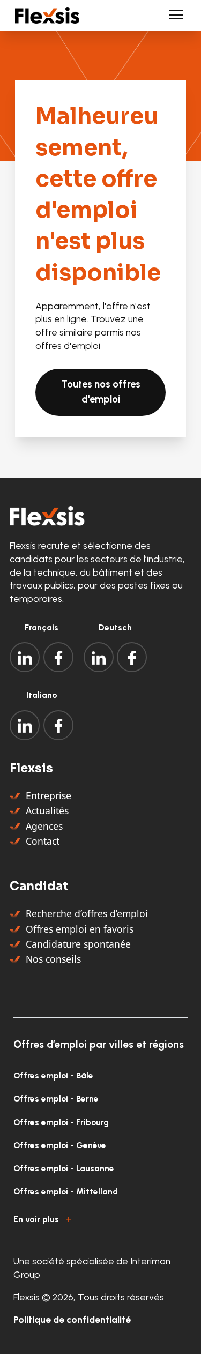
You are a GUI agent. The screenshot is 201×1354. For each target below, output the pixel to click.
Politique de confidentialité (72, 1319)
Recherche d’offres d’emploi (87, 913)
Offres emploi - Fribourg (61, 1122)
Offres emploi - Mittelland (65, 1191)
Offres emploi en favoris (79, 928)
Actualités (47, 810)
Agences (44, 826)
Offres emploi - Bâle (53, 1075)
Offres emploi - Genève (59, 1145)
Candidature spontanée (78, 944)
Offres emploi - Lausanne (63, 1168)
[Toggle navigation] (172, 15)
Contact (42, 841)
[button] (100, 1217)
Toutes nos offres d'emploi (100, 391)
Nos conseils (53, 959)
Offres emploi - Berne (56, 1098)
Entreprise (48, 795)
